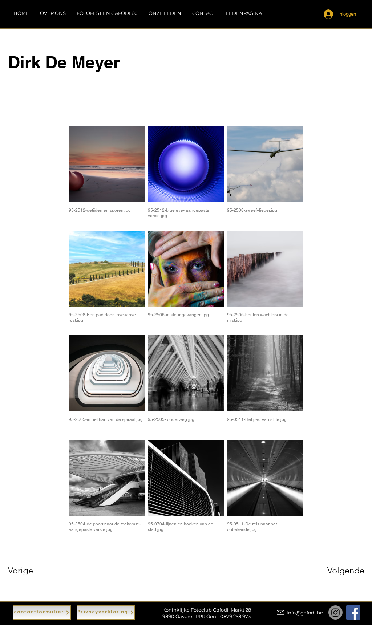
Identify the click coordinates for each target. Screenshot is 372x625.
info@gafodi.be (305, 613)
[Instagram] (335, 612)
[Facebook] (353, 612)
